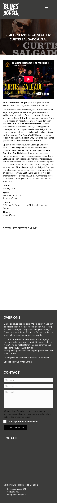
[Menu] (46, 9)
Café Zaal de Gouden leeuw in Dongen (31, 358)
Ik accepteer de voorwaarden (23, 421)
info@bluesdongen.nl (17, 495)
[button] (15, 427)
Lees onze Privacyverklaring (18, 362)
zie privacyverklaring (21, 417)
